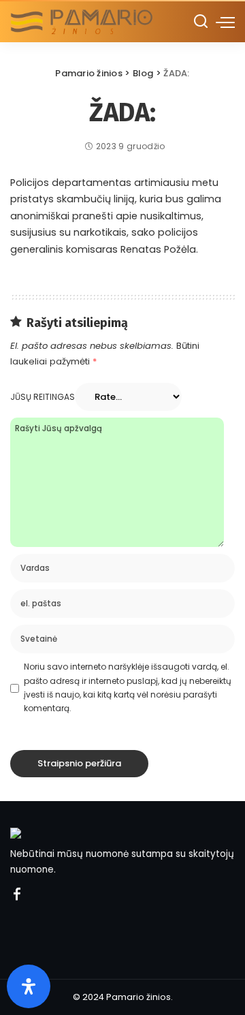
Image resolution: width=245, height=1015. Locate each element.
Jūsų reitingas (42, 397)
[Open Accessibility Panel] (28, 986)
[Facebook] (17, 895)
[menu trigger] (225, 21)
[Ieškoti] (201, 21)
